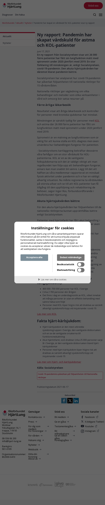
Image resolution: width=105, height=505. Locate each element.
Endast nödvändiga (70, 257)
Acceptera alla (34, 257)
